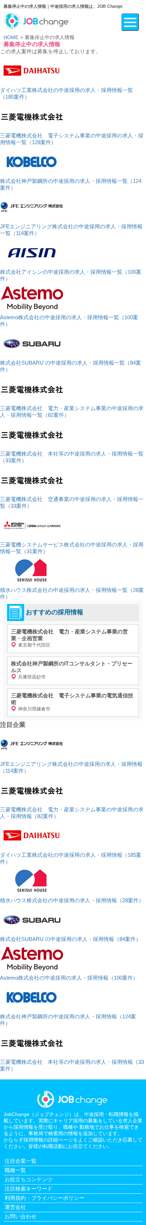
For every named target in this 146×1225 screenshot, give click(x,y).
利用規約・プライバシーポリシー (44, 1198)
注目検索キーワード (28, 1189)
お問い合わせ (20, 1216)
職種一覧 (15, 1170)
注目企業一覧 (20, 1161)
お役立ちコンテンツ (28, 1179)
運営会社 (15, 1207)
